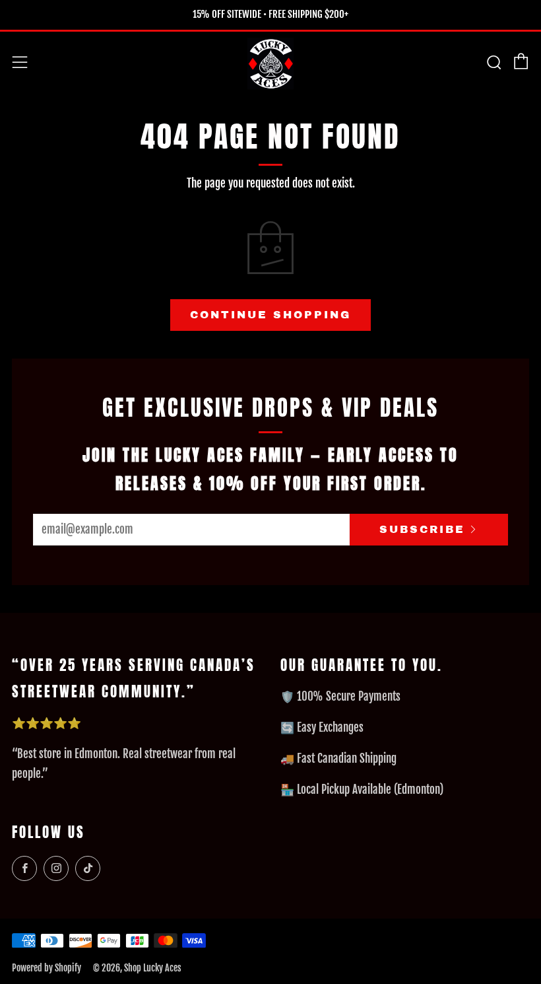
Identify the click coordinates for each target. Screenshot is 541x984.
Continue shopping (270, 314)
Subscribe (422, 529)
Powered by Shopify (46, 967)
